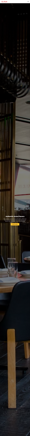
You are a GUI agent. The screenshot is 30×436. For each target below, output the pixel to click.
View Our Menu (15, 224)
